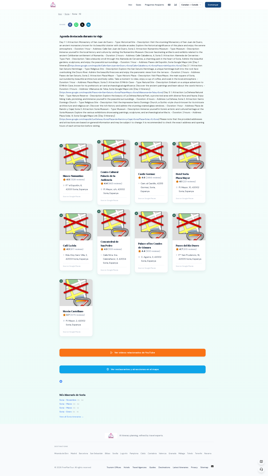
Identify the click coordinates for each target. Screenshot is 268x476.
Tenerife (198, 453)
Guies (138, 4)
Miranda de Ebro (61, 453)
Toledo (190, 453)
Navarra (207, 453)
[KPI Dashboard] (175, 4)
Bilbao (107, 453)
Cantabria (152, 453)
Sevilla (115, 453)
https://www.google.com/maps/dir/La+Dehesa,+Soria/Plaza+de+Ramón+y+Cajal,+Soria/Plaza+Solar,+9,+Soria (109, 119)
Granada (172, 453)
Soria (67, 14)
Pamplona (134, 453)
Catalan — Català (189, 4)
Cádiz (143, 453)
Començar (213, 4)
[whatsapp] (76, 24)
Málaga (182, 453)
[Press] (169, 4)
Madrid (74, 453)
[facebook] (70, 24)
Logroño (124, 453)
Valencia (162, 453)
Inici (130, 4)
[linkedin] (88, 24)
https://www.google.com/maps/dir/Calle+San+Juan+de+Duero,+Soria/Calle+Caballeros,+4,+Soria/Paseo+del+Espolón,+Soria (125, 65)
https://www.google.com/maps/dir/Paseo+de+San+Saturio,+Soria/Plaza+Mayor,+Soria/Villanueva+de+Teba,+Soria (111, 92)
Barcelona (83, 453)
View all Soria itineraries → (71, 416)
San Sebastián (96, 453)
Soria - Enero (65, 411)
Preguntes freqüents (154, 4)
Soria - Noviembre (67, 400)
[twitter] (82, 24)
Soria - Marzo (65, 404)
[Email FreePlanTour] (212, 466)
